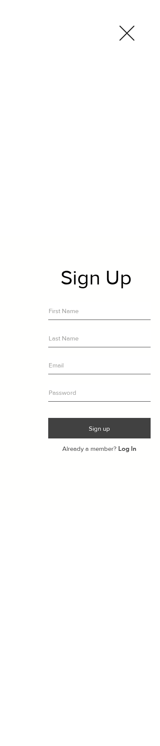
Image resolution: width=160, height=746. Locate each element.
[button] (126, 33)
